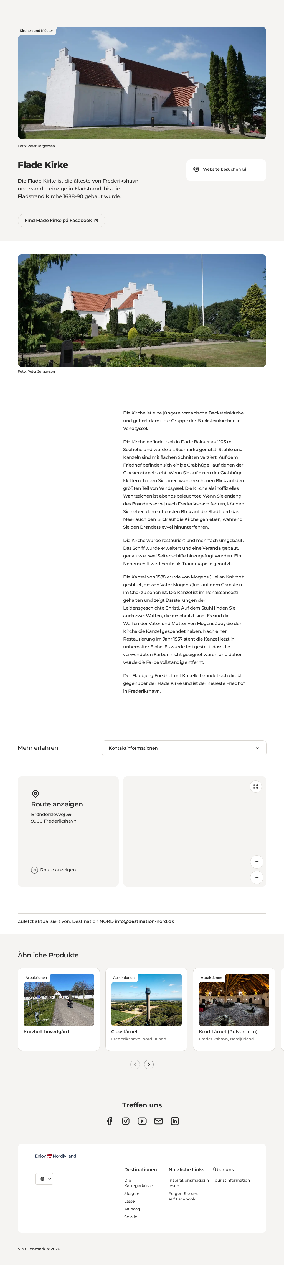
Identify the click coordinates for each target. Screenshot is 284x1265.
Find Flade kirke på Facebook (58, 220)
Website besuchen (222, 169)
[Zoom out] (256, 877)
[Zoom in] (256, 862)
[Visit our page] (126, 1121)
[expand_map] (256, 786)
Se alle (130, 1216)
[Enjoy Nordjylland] (56, 1156)
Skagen (132, 1193)
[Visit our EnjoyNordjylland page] (142, 1121)
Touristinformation (231, 1180)
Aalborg (132, 1209)
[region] (194, 831)
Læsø (129, 1201)
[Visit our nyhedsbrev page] (158, 1121)
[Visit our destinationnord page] (175, 1121)
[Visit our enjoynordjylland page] (109, 1121)
